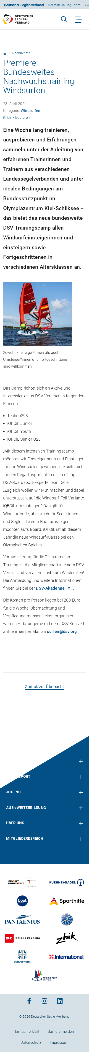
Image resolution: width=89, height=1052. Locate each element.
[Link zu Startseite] (5, 53)
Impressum (59, 1042)
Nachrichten (21, 53)
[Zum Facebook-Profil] (29, 1001)
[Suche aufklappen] (64, 19)
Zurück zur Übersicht (44, 686)
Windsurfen (30, 110)
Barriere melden (61, 1031)
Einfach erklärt (27, 1031)
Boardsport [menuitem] (18, 776)
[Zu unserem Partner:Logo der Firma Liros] (66, 919)
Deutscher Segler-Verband (24, 5)
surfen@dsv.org (62, 631)
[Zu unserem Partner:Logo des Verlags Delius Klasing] (22, 938)
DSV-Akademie (50, 588)
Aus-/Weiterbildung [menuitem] (26, 807)
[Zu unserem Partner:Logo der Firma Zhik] (66, 938)
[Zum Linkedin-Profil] (59, 1001)
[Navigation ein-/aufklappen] (79, 19)
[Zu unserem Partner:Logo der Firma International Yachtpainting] (66, 956)
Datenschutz (31, 1042)
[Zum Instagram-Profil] (44, 1001)
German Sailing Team (64, 5)
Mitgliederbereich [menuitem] (24, 838)
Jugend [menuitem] (13, 792)
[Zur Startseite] (20, 19)
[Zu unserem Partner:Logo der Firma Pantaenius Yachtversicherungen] (22, 919)
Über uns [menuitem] (15, 823)
